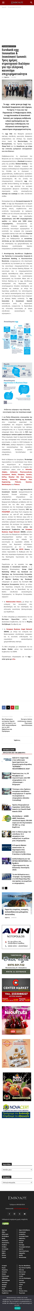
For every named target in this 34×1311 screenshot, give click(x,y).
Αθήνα (3, 1232)
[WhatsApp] (17, 707)
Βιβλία (3, 1253)
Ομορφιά (4, 1284)
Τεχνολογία (22, 1282)
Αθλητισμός (5, 1234)
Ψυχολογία (22, 1293)
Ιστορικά (4, 1265)
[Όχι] (32, 1303)
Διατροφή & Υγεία (23, 1236)
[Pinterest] (12, 707)
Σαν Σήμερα (22, 1274)
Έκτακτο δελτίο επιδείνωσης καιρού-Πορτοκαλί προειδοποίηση (24, 722)
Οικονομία (4, 1282)
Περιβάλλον (5, 1293)
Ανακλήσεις (5, 1240)
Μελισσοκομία (6, 1280)
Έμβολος (6, 77)
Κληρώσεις (5, 1270)
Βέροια (4, 1251)
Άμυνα (3, 1238)
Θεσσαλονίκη (22, 1257)
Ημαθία (21, 1255)
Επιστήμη (21, 1245)
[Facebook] (4, 707)
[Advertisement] (17, 26)
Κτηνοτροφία (5, 1276)
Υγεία (20, 1286)
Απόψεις (4, 1247)
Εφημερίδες (22, 1253)
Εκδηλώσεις (22, 1238)
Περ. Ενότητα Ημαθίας (25, 1268)
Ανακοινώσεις (5, 1242)
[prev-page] (3, 888)
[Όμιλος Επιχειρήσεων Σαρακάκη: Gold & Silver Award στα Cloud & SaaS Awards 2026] (6, 807)
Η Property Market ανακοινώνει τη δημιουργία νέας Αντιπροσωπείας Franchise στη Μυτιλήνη (21, 849)
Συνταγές (21, 1280)
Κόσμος (4, 1274)
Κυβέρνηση (5, 1278)
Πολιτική (21, 1270)
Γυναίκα (4, 1257)
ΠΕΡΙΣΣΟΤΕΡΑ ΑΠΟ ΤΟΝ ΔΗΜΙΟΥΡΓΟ (14, 753)
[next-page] (6, 888)
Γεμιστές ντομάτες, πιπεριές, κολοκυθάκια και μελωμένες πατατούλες (17, 911)
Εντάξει (17, 1308)
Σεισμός (21, 1276)
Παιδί (3, 1289)
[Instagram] (14, 1214)
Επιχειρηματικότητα (14, 7)
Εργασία (21, 1249)
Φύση (20, 1289)
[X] (8, 707)
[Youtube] (25, 1214)
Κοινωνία (4, 1272)
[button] (3, 2)
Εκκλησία (21, 1240)
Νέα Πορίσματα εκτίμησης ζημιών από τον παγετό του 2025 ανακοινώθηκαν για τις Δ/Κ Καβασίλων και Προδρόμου (9, 725)
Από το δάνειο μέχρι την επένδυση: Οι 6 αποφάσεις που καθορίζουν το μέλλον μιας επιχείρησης (21, 836)
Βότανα (4, 1255)
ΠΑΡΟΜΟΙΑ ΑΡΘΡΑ (8, 750)
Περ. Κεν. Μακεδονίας (24, 1265)
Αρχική (4, 7)
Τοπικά (21, 1284)
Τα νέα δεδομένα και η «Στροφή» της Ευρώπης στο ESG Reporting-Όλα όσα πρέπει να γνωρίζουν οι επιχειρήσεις (22, 878)
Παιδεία (4, 1286)
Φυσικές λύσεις (23, 1291)
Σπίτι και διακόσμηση (25, 1278)
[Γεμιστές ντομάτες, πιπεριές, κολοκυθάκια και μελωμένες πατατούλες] (17, 903)
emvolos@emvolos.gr (21, 1208)
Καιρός (4, 1268)
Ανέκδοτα (4, 1245)
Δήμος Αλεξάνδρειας (24, 1230)
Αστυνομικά (5, 1249)
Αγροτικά (4, 1230)
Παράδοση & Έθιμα (7, 1291)
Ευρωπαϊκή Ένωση (24, 1251)
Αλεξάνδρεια (5, 1236)
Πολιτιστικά (22, 1272)
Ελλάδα (21, 1242)
